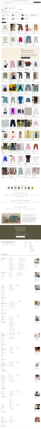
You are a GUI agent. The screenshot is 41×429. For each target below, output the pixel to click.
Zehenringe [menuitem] (10, 351)
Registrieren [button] (26, 0)
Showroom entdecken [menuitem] (3, 376)
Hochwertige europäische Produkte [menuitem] (22, 259)
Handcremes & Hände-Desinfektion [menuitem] (13, 334)
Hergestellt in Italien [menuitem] (21, 269)
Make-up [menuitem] (2, 339)
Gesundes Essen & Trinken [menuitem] (21, 261)
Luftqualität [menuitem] (10, 374)
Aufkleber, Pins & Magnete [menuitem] (4, 369)
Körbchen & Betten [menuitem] (11, 396)
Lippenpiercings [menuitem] (11, 349)
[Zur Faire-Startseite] (2, 2)
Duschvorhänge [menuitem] (10, 287)
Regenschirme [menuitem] (10, 327)
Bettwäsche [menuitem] (10, 274)
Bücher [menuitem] (2, 280)
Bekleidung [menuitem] (2, 410)
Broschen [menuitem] (2, 351)
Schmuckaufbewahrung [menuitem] (3, 355)
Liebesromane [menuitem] (10, 419)
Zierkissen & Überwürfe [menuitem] (19, 275)
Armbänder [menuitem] (2, 350)
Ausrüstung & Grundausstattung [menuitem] (3, 379)
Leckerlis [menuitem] (10, 400)
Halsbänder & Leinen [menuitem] (11, 394)
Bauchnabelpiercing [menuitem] (11, 347)
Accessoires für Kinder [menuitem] (3, 385)
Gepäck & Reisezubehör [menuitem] (11, 324)
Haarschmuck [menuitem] (10, 319)
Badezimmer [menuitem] (2, 287)
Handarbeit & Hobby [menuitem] (3, 364)
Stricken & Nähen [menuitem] (11, 363)
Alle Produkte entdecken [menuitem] (3, 298)
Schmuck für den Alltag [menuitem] (11, 269)
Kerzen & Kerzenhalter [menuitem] (11, 275)
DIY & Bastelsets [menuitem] (11, 362)
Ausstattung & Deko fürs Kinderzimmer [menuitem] (3, 381)
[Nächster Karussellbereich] (34, 188)
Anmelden (31, 2)
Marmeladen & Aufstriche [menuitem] (4, 310)
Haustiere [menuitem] (2, 278)
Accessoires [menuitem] (2, 319)
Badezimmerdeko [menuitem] (11, 285)
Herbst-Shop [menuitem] (10, 262)
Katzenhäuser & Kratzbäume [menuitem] (12, 395)
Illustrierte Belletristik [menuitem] (11, 420)
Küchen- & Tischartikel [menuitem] (3, 294)
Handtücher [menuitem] (10, 288)
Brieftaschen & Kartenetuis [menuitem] (12, 325)
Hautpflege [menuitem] (2, 342)
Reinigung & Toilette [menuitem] (11, 392)
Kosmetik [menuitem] (2, 407)
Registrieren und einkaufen (37, 2)
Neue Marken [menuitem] (18, 285)
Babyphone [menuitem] (10, 375)
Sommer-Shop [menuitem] (10, 261)
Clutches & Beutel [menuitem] (11, 317)
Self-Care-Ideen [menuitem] (11, 270)
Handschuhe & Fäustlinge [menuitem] (12, 318)
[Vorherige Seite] (14, 181)
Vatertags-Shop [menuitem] (11, 260)
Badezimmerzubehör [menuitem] (11, 284)
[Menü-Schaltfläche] (1, 6)
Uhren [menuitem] (9, 326)
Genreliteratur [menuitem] (10, 417)
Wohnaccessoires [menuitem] (3, 272)
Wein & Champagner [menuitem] (11, 300)
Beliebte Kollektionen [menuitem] (3, 258)
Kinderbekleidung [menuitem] (3, 387)
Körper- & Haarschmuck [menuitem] (3, 349)
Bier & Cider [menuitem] (10, 301)
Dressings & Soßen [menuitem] (3, 307)
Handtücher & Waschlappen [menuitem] (12, 379)
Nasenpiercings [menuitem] (11, 350)
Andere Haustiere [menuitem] (3, 395)
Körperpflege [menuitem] (2, 341)
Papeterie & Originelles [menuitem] (3, 276)
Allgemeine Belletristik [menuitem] (11, 416)
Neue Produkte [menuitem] (18, 286)
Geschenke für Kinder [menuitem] (11, 268)
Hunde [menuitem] (1, 394)
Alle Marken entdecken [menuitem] (3, 370)
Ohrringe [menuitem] (2, 353)
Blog (22, 2)
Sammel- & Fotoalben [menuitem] (11, 364)
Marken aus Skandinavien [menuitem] (21, 268)
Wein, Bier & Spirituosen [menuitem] (3, 303)
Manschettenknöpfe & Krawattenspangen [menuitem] (3, 352)
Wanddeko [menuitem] (18, 276)
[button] (9, 22)
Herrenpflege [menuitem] (2, 340)
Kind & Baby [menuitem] (2, 277)
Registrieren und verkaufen (27, 2)
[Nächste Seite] (26, 181)
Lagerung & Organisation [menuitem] (19, 274)
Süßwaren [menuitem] (2, 308)
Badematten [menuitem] (10, 286)
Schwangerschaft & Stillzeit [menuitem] (4, 380)
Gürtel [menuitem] (10, 316)
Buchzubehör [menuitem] (2, 424)
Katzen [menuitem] (2, 393)
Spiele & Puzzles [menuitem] (3, 365)
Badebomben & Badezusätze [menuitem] (12, 332)
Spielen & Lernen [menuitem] (3, 383)
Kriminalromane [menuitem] (11, 418)
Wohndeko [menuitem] (10, 277)
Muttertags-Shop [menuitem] (11, 259)
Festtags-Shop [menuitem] (10, 263)
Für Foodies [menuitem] (20, 262)
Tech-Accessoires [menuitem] (11, 323)
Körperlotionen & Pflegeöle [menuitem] (12, 333)
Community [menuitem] (2, 259)
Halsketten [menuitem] (2, 356)
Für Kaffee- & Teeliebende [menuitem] (21, 263)
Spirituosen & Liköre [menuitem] (11, 302)
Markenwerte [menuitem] (2, 260)
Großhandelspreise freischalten (26, 57)
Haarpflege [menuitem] (2, 338)
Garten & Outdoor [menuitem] (11, 276)
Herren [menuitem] (1, 279)
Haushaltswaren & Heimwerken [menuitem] (3, 293)
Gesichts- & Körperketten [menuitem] (12, 348)
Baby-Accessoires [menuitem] (3, 384)
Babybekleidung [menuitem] (3, 386)
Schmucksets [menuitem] (2, 354)
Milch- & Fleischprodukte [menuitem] (3, 309)
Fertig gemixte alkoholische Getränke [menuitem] (13, 303)
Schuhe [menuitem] (2, 409)
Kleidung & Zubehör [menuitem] (11, 393)
